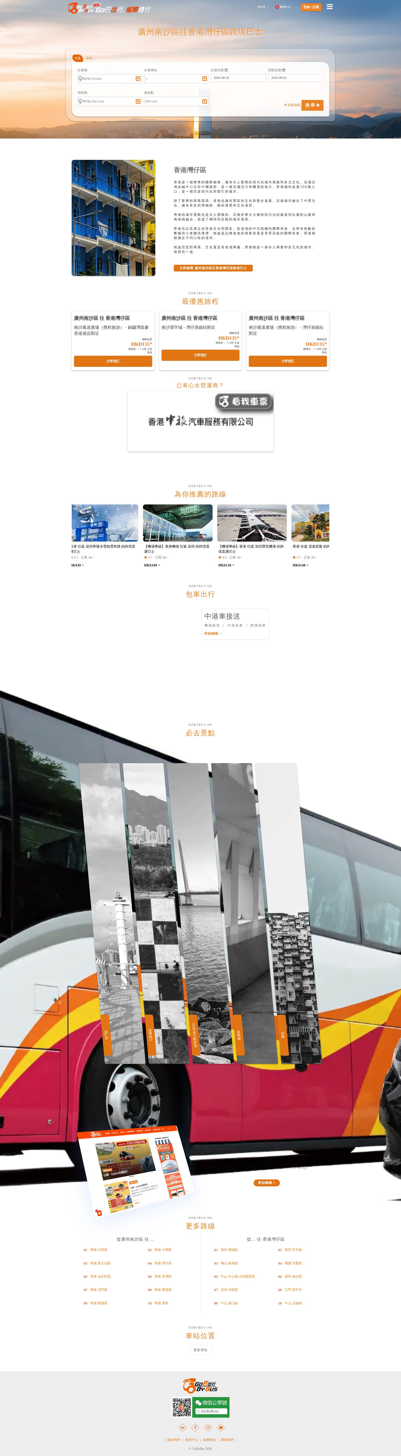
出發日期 (218, 70)
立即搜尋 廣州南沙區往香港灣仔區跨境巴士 (213, 268)
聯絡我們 (227, 1440)
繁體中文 (285, 7)
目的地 (82, 92)
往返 (78, 58)
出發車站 (150, 70)
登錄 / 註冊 (311, 7)
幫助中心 (191, 1440)
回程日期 (275, 70)
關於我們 (173, 1440)
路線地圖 (294, 105)
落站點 (149, 92)
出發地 (82, 70)
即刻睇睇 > (213, 633)
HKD (261, 7)
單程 (89, 58)
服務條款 (209, 1440)
